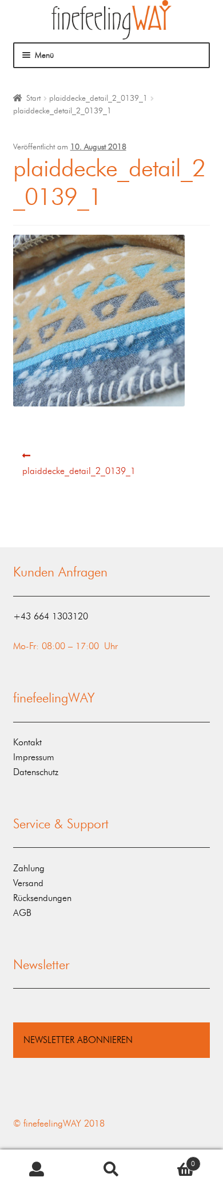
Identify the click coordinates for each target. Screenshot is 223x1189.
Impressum (33, 757)
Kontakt (27, 742)
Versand (28, 883)
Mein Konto (37, 1169)
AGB (22, 912)
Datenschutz (35, 772)
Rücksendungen (42, 897)
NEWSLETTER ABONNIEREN (78, 1039)
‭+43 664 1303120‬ (50, 616)
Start (33, 98)
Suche (111, 1169)
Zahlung (29, 868)
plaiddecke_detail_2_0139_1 (98, 98)
